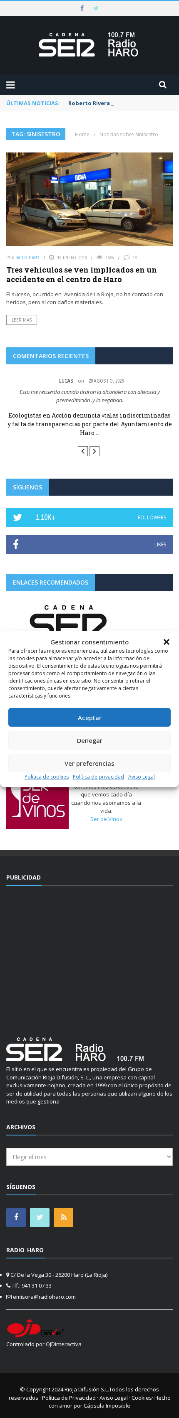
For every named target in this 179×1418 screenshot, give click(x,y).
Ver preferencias (89, 763)
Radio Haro (27, 257)
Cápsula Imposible (107, 1405)
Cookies (142, 1397)
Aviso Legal (141, 776)
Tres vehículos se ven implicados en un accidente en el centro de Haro (81, 274)
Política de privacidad (98, 776)
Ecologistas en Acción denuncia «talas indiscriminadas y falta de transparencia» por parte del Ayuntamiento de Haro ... (89, 424)
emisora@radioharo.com (44, 1296)
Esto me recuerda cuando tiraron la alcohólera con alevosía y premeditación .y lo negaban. (90, 396)
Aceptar (90, 717)
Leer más (22, 320)
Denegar (89, 740)
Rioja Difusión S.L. (87, 1389)
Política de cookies (47, 776)
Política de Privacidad (69, 1397)
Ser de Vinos (106, 819)
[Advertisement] (89, 956)
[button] (166, 642)
